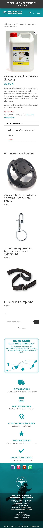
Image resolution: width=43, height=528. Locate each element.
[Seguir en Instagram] (18, 467)
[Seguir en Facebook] (13, 467)
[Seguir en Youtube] (24, 467)
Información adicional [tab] (14, 124)
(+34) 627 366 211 (25, 507)
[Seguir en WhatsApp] (30, 467)
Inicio (6, 24)
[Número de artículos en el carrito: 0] (6, 314)
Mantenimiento (21, 24)
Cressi (10, 140)
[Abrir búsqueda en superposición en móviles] (21, 322)
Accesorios (12, 24)
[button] (35, 33)
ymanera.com (34, 526)
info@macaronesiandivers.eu (21, 509)
